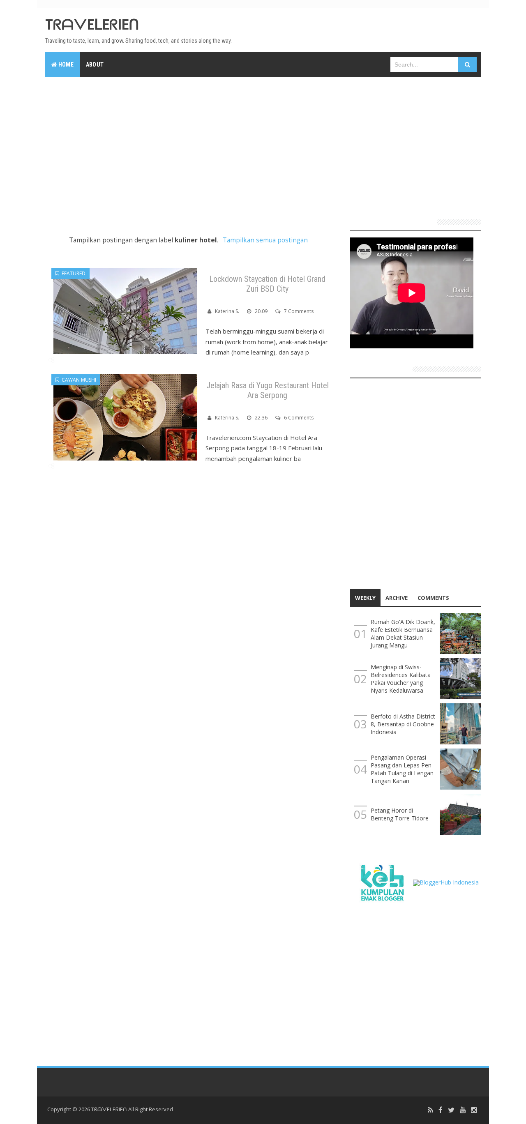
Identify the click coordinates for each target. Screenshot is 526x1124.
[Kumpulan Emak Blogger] (381, 882)
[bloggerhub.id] (446, 882)
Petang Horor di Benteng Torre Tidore (400, 814)
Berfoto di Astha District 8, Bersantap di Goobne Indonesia (403, 724)
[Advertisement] (263, 144)
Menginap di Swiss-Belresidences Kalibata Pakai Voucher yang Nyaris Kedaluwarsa (401, 678)
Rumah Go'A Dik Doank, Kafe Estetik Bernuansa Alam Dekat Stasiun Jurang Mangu (403, 633)
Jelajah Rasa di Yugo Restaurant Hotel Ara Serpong (267, 390)
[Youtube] (463, 1110)
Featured (72, 273)
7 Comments (299, 311)
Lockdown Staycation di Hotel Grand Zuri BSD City (267, 284)
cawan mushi (77, 379)
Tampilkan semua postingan (265, 240)
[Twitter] (451, 1110)
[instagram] (474, 1110)
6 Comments (299, 417)
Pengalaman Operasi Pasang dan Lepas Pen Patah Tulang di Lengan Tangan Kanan (402, 769)
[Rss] (430, 1110)
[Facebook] (440, 1110)
